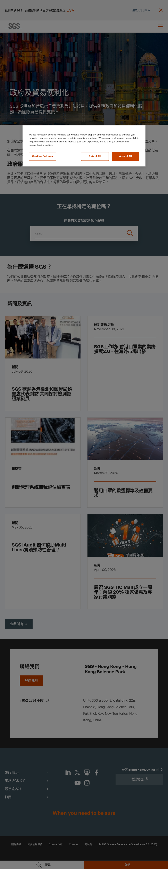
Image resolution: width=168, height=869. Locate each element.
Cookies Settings (42, 156)
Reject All (95, 156)
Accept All (125, 156)
